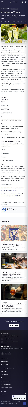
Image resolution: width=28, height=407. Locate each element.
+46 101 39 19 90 (6, 346)
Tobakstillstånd (4, 374)
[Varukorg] (25, 2)
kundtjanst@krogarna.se (9, 339)
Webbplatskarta (4, 403)
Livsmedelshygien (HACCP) (7, 368)
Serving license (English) (6, 387)
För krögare (3, 377)
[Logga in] (22, 2)
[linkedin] (9, 353)
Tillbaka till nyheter (7, 8)
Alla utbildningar (4, 361)
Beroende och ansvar (6, 381)
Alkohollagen (4, 371)
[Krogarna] (14, 2)
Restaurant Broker (12, 210)
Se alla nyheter (14, 325)
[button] (24, 403)
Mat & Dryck (14, 8)
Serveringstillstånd (5, 364)
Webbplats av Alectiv (13, 403)
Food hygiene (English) (6, 384)
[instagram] (2, 353)
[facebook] (6, 353)
